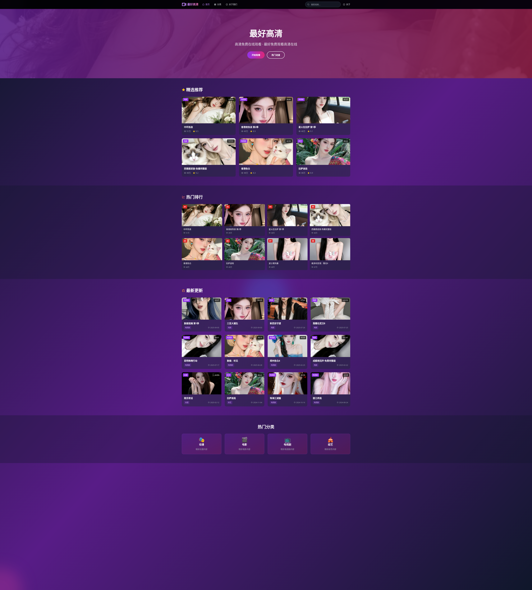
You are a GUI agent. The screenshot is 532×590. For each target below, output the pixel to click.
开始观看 (256, 55)
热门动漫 (276, 55)
